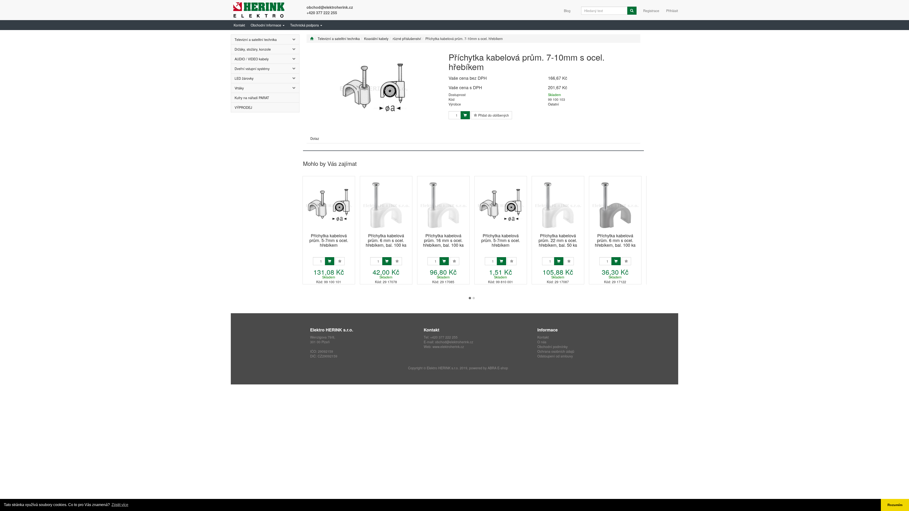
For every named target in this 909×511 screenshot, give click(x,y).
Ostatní (553, 104)
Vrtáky (239, 88)
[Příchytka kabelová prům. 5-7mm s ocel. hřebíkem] (328, 205)
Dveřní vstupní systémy (252, 68)
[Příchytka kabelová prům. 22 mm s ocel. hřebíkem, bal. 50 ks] (558, 205)
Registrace (651, 10)
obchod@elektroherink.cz (330, 7)
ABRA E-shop (498, 368)
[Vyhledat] (632, 11)
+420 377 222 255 (322, 12)
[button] (267, 25)
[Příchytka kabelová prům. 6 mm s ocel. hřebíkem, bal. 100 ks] (386, 205)
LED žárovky (244, 78)
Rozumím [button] (894, 505)
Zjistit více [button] (119, 505)
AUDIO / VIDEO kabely (252, 59)
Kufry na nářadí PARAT (252, 97)
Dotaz (314, 138)
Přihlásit (672, 10)
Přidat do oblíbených (493, 115)
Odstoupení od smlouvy (555, 356)
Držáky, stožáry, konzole (253, 49)
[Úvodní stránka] (311, 38)
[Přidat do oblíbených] (340, 261)
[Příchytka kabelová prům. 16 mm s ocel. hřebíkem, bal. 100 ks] (443, 205)
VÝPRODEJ (243, 107)
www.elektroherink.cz (448, 346)
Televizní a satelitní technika (256, 39)
